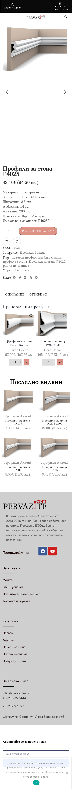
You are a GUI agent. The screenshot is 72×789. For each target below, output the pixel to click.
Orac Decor (21, 270)
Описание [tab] (14, 294)
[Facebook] (42, 551)
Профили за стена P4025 (47, 261)
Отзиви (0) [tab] (38, 294)
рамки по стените (16, 266)
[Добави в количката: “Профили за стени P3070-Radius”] (26, 362)
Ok (36, 782)
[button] (14, 277)
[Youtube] (52, 551)
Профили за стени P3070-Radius (19, 343)
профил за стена (15, 261)
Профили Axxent (17, 416)
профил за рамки (50, 257)
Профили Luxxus (32, 252)
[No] (67, 773)
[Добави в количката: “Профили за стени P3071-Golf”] (60, 362)
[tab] (15, 294)
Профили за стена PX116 (17, 468)
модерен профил (24, 257)
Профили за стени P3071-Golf (52, 343)
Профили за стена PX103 (17, 422)
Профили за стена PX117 (54, 468)
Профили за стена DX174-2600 (54, 422)
